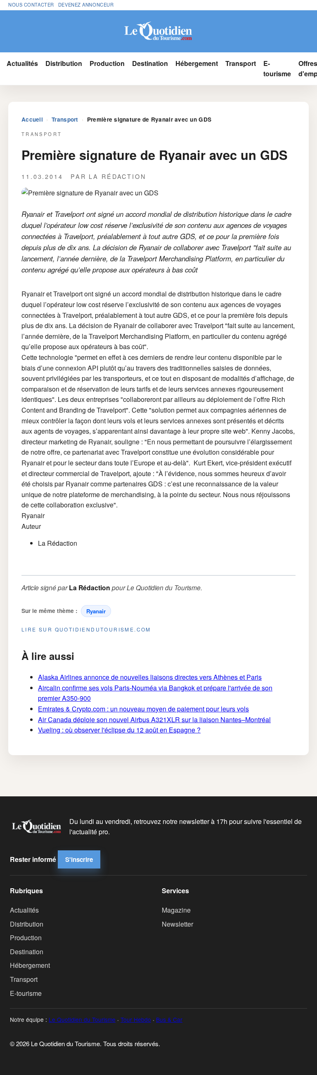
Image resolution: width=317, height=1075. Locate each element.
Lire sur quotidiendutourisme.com (86, 629)
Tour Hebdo (136, 1019)
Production (107, 63)
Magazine (176, 910)
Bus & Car (169, 1019)
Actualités (22, 63)
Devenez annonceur (86, 4)
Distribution (63, 63)
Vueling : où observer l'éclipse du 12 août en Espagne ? (119, 730)
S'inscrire (79, 859)
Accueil (32, 119)
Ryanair (96, 611)
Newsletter (177, 924)
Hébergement (196, 63)
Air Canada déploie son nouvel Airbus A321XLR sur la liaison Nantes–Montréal (154, 719)
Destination (150, 63)
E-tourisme (277, 69)
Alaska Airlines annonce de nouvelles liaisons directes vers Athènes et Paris (150, 677)
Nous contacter (31, 4)
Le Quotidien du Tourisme (82, 1019)
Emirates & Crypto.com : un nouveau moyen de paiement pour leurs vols (143, 709)
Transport (240, 63)
